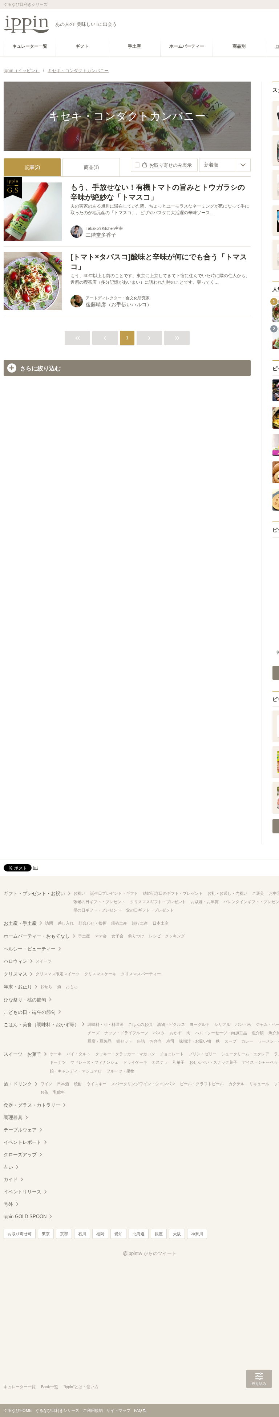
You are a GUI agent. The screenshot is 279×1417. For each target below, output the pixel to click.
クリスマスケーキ (100, 974)
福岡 (100, 1234)
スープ (230, 1041)
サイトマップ (118, 1410)
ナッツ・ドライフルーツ (126, 1033)
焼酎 (78, 1084)
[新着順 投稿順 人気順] (225, 165)
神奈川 (197, 1234)
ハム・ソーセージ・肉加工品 (221, 1033)
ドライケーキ (135, 1062)
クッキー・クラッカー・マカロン (125, 1054)
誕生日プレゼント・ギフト (114, 893)
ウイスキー (96, 1084)
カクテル (236, 1084)
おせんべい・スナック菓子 (213, 1062)
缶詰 (141, 1041)
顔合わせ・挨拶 (92, 923)
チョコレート (172, 1054)
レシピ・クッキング (167, 936)
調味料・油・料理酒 (106, 1024)
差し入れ (66, 923)
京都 (64, 1234)
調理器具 (13, 1117)
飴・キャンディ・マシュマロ (76, 1071)
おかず (176, 1033)
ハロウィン (15, 961)
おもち (72, 986)
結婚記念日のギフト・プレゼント (173, 893)
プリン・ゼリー (203, 1054)
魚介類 (258, 1033)
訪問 (49, 923)
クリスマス (15, 974)
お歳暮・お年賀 (205, 902)
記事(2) (32, 167)
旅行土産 (140, 923)
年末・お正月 (18, 986)
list (35, 867)
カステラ (160, 1062)
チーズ (94, 1033)
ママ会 (101, 936)
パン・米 (243, 1024)
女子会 (118, 936)
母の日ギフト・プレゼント (97, 910)
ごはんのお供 (140, 1024)
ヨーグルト (200, 1024)
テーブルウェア (20, 1130)
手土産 (84, 936)
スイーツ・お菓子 (22, 1054)
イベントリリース (22, 1191)
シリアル (222, 1024)
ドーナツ (58, 1062)
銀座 (159, 1234)
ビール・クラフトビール (202, 1084)
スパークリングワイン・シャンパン (143, 1084)
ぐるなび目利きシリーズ (57, 1410)
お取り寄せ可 (20, 1234)
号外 (8, 1204)
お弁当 (156, 1041)
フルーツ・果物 (120, 1071)
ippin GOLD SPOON (25, 1216)
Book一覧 (49, 1387)
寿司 (170, 1041)
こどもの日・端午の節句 (30, 1012)
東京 (46, 1234)
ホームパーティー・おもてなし (37, 936)
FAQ (138, 1410)
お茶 (44, 1092)
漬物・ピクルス (171, 1024)
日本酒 (63, 1084)
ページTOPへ (259, 1401)
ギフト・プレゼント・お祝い (34, 893)
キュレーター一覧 (20, 1387)
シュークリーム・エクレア (245, 1054)
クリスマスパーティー (141, 974)
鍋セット (124, 1041)
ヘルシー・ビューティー (30, 949)
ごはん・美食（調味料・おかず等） (41, 1024)
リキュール (259, 1084)
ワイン (46, 1084)
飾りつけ (136, 936)
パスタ (159, 1033)
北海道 (139, 1234)
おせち (46, 986)
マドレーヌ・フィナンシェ (94, 1062)
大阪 (177, 1234)
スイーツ (44, 961)
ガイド (11, 1179)
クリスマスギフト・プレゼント (158, 902)
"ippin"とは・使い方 (81, 1387)
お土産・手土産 (20, 923)
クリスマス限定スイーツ (58, 974)
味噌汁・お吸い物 (195, 1041)
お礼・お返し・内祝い (227, 893)
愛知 (118, 1234)
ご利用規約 (93, 1410)
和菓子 (179, 1062)
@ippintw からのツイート (150, 1253)
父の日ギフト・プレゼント (150, 910)
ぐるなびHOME (18, 1410)
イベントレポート (22, 1142)
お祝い (79, 893)
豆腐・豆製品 (100, 1041)
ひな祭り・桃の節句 (25, 1000)
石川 (82, 1234)
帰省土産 (119, 923)
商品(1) (91, 167)
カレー (247, 1041)
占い (8, 1167)
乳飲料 (59, 1092)
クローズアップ (20, 1154)
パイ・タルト (78, 1054)
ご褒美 (258, 893)
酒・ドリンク (18, 1084)
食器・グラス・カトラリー (32, 1105)
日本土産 (161, 923)
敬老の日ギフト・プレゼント (99, 902)
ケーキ (56, 1054)
